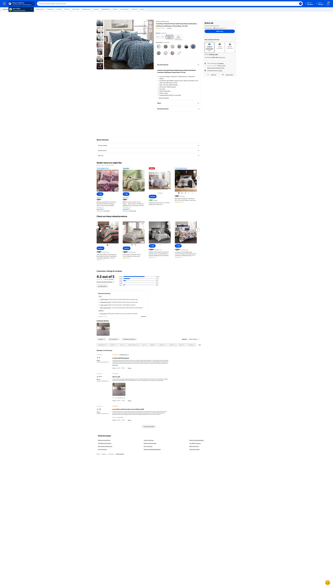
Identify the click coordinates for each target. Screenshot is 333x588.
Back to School (40, 9)
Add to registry (229, 74)
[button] (309, 3)
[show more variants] (192, 193)
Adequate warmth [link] (105, 302)
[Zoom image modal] (150, 30)
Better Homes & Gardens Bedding (152, 449)
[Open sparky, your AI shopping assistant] (327, 582)
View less (143, 316)
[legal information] (218, 26)
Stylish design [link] (104, 299)
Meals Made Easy (105, 9)
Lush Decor (221, 63)
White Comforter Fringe (104, 440)
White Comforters (194, 446)
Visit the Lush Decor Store (162, 21)
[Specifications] (198, 150)
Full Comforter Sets (194, 449)
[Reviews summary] (166, 28)
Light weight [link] (104, 305)
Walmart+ (142, 9)
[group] (164, 28)
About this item (103, 140)
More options (222, 57)
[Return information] (225, 28)
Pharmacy (67, 9)
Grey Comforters (102, 449)
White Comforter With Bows (196, 440)
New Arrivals (75, 9)
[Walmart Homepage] (4, 3)
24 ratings (169, 28)
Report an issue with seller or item (215, 68)
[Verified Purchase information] (128, 354)
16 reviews (111, 279)
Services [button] (17, 9)
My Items (115, 9)
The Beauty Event (86, 9)
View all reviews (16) (148, 426)
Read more (115, 365)
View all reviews (102, 286)
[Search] (300, 3)
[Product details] (198, 145)
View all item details (164, 98)
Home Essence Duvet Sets (104, 443)
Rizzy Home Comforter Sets (105, 446)
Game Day (96, 9)
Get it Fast (59, 9)
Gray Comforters (148, 446)
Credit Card (134, 9)
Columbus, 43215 (213, 54)
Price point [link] (103, 313)
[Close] (32, 9)
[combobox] (170, 3)
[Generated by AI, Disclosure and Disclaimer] (106, 316)
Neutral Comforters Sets (150, 443)
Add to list (213, 74)
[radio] (158, 37)
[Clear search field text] (296, 3)
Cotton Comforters (149, 440)
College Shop (50, 9)
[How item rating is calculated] (113, 282)
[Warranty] (198, 155)
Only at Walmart (124, 9)
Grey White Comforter (195, 443)
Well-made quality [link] (105, 308)
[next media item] (150, 41)
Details (220, 70)
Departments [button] (6, 9)
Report (129, 368)
